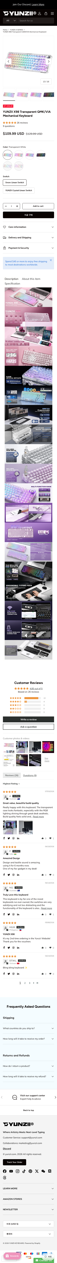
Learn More (38, 4)
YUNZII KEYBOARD (16, 1243)
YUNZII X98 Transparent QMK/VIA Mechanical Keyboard (24, 32)
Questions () (30, 775)
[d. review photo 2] (26, 827)
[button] (46, 13)
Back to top (28, 1110)
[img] (9, 791)
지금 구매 (28, 215)
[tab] (11, 279)
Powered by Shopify (32, 1243)
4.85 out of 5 (36, 688)
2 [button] (25, 983)
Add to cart (38, 206)
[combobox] (28, 21)
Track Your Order (14, 1162)
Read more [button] (38, 816)
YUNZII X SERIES (16, 30)
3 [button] (29, 983)
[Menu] (52, 13)
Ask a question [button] (28, 726)
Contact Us (45, 1260)
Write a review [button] (28, 719)
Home (5, 30)
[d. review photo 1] (10, 827)
